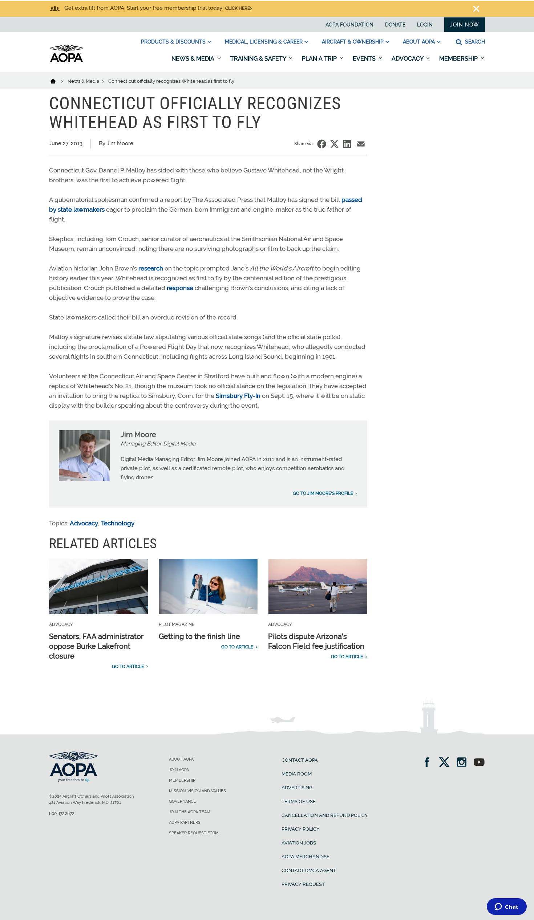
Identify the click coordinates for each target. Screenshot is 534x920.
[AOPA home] (66, 60)
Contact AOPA (300, 760)
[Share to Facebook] (321, 143)
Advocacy (408, 58)
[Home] (57, 80)
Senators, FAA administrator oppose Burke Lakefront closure (96, 646)
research (150, 268)
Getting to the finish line (199, 636)
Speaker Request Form (194, 833)
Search (474, 42)
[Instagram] (464, 763)
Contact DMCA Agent (309, 870)
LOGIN (425, 25)
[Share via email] (360, 143)
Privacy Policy (301, 829)
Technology (117, 523)
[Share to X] (334, 143)
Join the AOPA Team (189, 812)
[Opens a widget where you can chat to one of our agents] (506, 907)
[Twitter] (446, 763)
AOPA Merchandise (305, 856)
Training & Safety (258, 58)
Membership (459, 58)
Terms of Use (299, 801)
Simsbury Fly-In (239, 395)
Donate (395, 25)
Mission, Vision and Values (197, 791)
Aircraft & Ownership (353, 42)
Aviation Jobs (299, 843)
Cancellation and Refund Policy (325, 815)
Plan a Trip (320, 58)
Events (365, 58)
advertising (297, 787)
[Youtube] (479, 763)
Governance (182, 801)
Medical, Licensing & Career (264, 42)
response (180, 288)
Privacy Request (303, 884)
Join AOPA (179, 770)
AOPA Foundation (349, 25)
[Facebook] (429, 763)
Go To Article (128, 666)
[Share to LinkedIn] (347, 143)
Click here (237, 8)
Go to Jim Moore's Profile (323, 493)
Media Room (297, 774)
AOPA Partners (185, 822)
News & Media (193, 58)
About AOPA (419, 42)
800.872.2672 (61, 813)
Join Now (464, 25)
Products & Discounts (173, 42)
